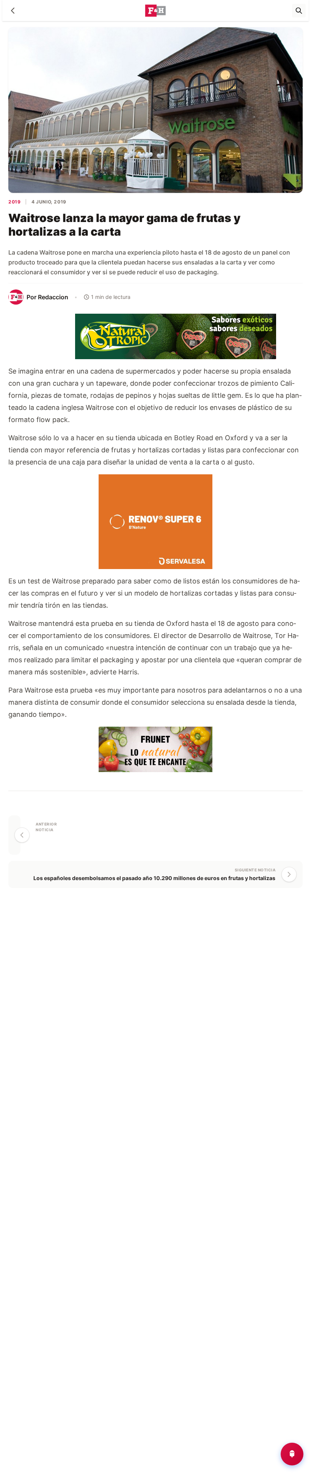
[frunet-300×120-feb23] (155, 748)
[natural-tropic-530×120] (155, 335)
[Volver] (12, 10)
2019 (14, 202)
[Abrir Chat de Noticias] (292, 1454)
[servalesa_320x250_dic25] (155, 521)
